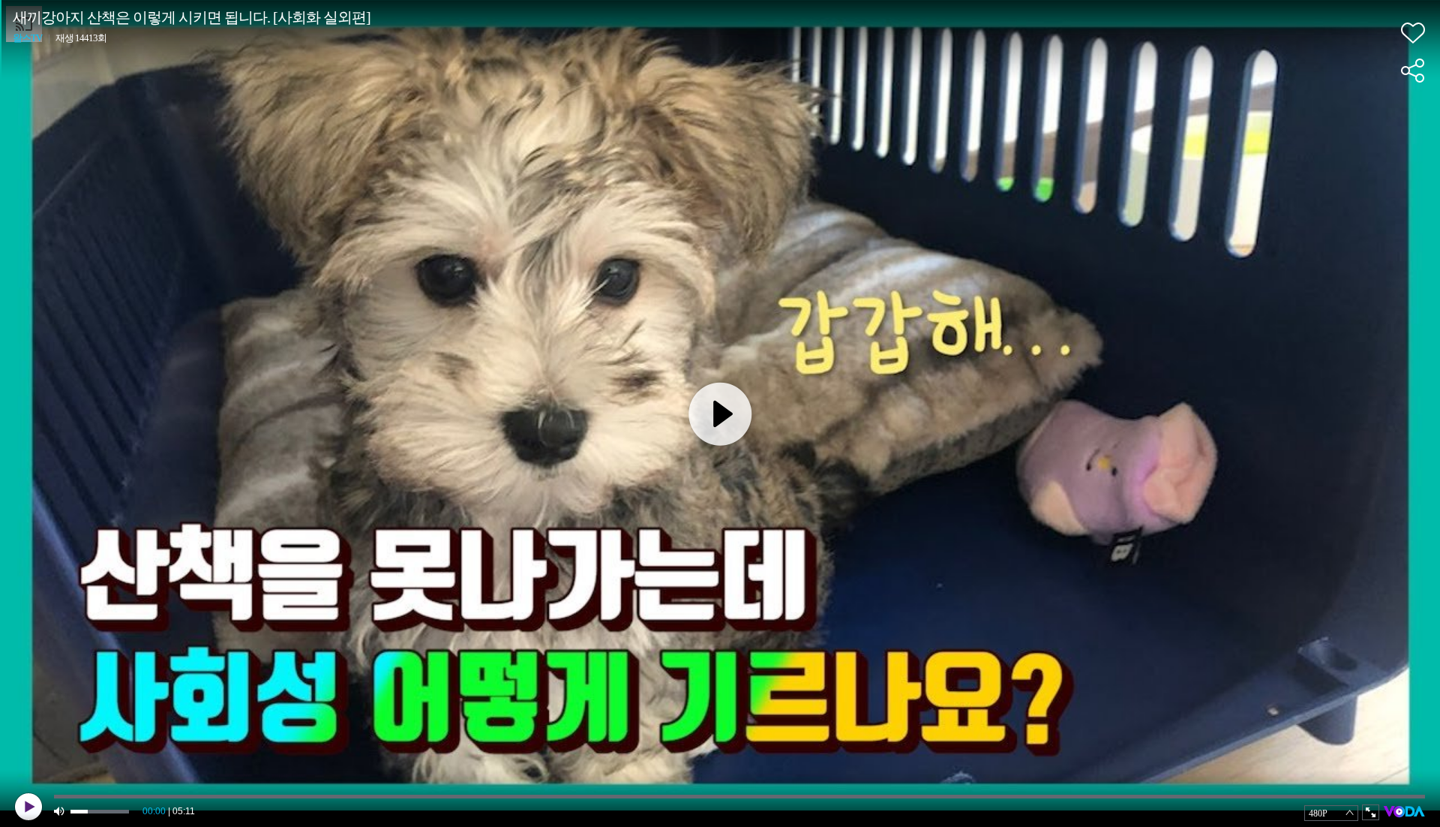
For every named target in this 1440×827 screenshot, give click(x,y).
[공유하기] (1413, 71)
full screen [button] (1370, 812)
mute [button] (60, 811)
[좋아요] (1413, 33)
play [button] (28, 806)
